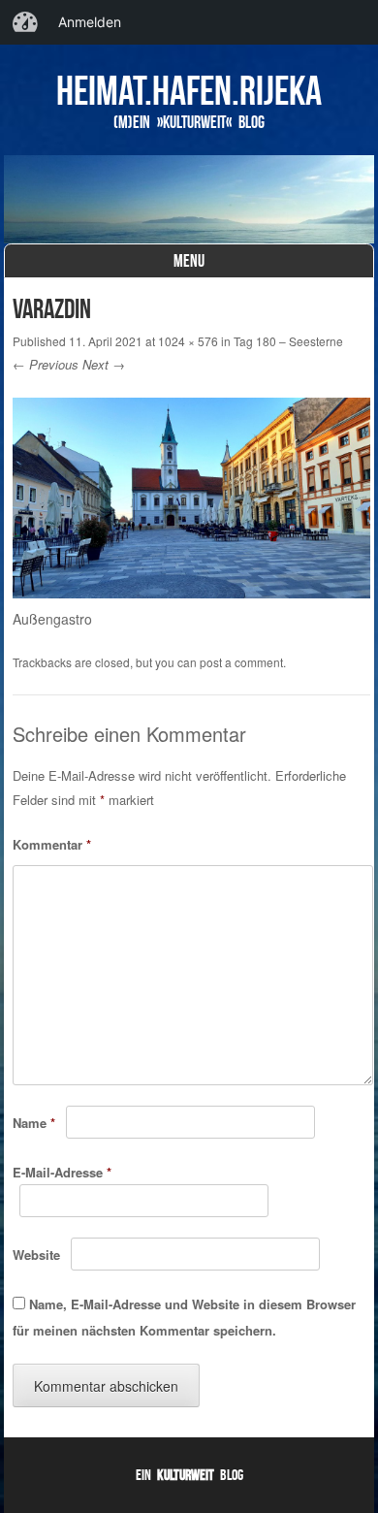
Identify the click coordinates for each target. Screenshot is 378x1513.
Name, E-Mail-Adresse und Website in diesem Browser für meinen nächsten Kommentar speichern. (184, 1317)
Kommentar (52, 844)
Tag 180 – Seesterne (288, 341)
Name (34, 1122)
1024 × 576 (188, 341)
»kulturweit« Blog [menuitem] (25, 22)
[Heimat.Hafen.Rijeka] (189, 199)
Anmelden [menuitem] (89, 22)
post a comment (241, 662)
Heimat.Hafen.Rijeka (189, 90)
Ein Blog (189, 1474)
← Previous (46, 364)
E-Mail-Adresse (62, 1172)
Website (36, 1254)
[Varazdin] (191, 592)
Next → (103, 364)
